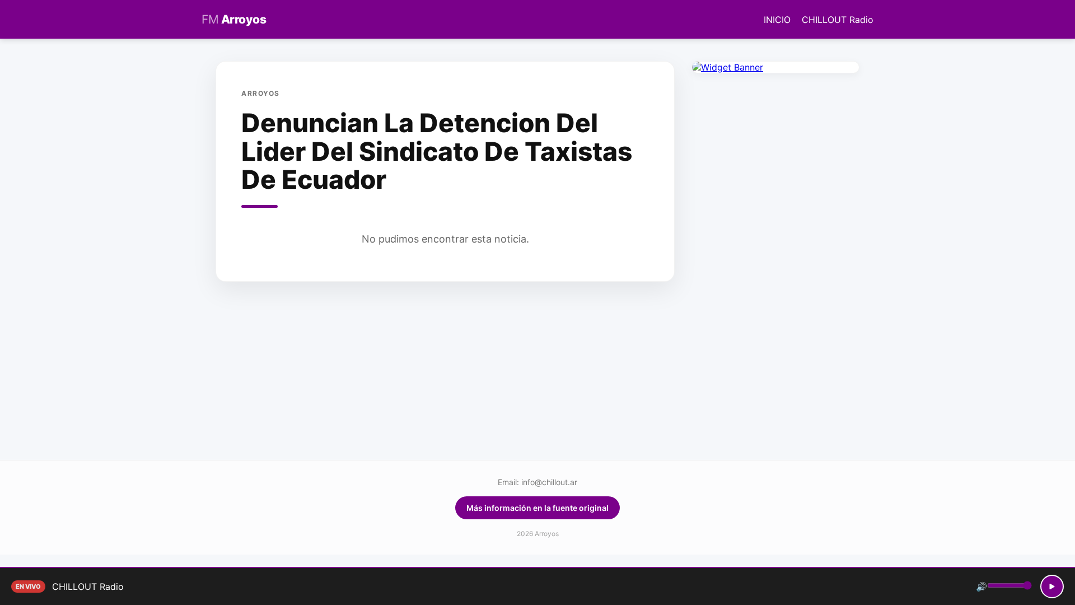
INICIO (777, 19)
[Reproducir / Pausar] (1052, 586)
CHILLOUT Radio (837, 19)
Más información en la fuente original (537, 508)
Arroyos (234, 19)
